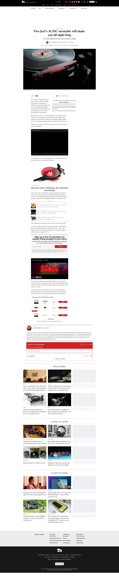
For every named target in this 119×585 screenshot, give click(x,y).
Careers (73, 557)
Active (51, 5)
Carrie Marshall (53, 42)
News (72, 42)
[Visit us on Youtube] (72, 2)
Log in (86, 344)
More (73, 5)
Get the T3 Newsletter (49, 8)
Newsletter (66, 95)
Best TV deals (79, 540)
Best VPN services (53, 542)
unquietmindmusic (51, 339)
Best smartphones (67, 540)
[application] (49, 142)
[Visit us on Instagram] (74, 2)
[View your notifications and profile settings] (87, 2)
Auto (69, 5)
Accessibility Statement (44, 554)
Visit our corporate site (74, 568)
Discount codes (79, 542)
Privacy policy (48, 557)
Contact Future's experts (57, 554)
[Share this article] (32, 96)
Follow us (59, 95)
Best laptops (65, 536)
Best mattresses (66, 542)
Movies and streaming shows (55, 540)
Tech (47, 5)
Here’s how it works (74, 45)
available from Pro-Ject (38, 293)
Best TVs (65, 538)
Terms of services (47, 249)
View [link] (63, 301)
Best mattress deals (80, 538)
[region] (59, 351)
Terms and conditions (75, 554)
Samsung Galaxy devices (55, 538)
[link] (36, 302)
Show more (50, 319)
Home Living (58, 5)
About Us (67, 554)
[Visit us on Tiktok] (79, 2)
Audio (61, 28)
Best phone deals (80, 536)
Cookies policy (56, 557)
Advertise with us (65, 557)
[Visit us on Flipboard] (76, 2)
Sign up (90, 344)
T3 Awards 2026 (61, 8)
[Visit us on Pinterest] (70, 2)
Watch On (34, 277)
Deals (40, 8)
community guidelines (38, 347)
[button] (49, 302)
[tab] (31, 356)
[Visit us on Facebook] (66, 2)
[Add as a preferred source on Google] (59, 563)
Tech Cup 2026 (84, 8)
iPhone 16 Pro (52, 536)
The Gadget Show (72, 8)
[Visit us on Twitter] (68, 2)
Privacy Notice (34, 250)
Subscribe (91, 1)
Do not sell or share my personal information (59, 559)
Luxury (64, 5)
